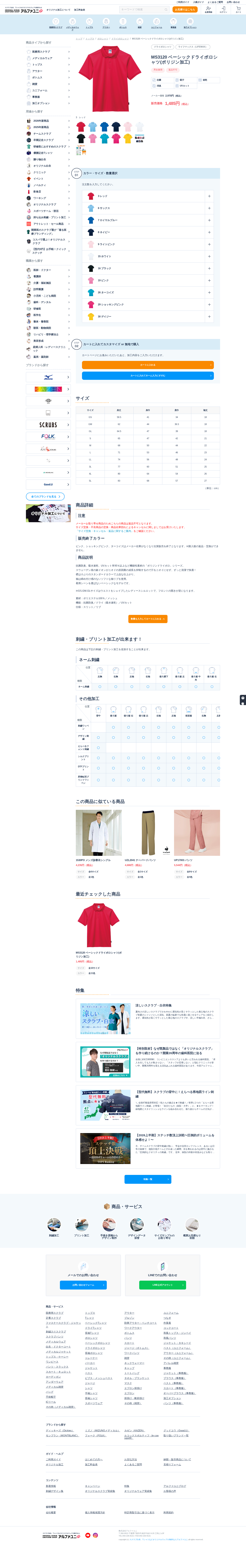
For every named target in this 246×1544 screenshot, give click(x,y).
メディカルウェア (56, 1341)
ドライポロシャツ (120, 38)
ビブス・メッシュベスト (99, 1378)
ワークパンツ (131, 1353)
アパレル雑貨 (171, 1363)
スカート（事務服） (174, 1388)
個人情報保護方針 (95, 1512)
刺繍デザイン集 (54, 1491)
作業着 (167, 1322)
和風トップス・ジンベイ (177, 1333)
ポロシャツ (102, 38)
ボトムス (129, 1333)
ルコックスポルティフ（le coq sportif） (141, 1436)
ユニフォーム (171, 1312)
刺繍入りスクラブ (56, 1331)
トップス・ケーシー (57, 1356)
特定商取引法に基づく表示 (139, 1512)
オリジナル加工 (54, 1464)
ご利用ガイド (182, 2)
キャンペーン (92, 1486)
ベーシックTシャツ (96, 1322)
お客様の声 (169, 1491)
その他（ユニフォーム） (177, 1358)
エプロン (129, 1393)
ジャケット (91, 1368)
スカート (129, 1343)
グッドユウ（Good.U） (176, 1430)
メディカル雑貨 (54, 1386)
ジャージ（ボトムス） (136, 1348)
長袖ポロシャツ (94, 1353)
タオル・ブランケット (136, 1378)
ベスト (89, 1373)
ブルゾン (129, 1317)
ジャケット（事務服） (176, 1373)
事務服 (167, 1368)
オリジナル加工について (58, 10)
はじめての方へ (94, 1459)
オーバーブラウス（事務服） (179, 1393)
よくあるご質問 (215, 2)
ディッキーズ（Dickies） (60, 1430)
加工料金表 (79, 10)
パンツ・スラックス (57, 1366)
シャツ (89, 1388)
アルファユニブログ (174, 1486)
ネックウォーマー (134, 1363)
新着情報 (51, 1486)
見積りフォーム (172, 1464)
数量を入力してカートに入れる (146, 619)
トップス (90, 38)
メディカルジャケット (58, 1351)
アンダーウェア (54, 1381)
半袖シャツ (91, 1393)
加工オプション (172, 1398)
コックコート (171, 1327)
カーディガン (53, 1376)
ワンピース (52, 1361)
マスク (128, 1383)
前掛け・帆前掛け (134, 1398)
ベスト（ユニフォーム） (177, 1348)
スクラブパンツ (54, 1336)
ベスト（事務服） (173, 1383)
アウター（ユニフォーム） (178, 1353)
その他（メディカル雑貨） (61, 1406)
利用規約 (168, 1512)
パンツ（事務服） (173, 1403)
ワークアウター (133, 1327)
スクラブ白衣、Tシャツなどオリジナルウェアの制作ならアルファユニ (159, 1539)
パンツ (128, 1338)
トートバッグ (131, 1373)
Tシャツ (89, 1317)
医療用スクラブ (54, 1312)
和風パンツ (169, 1338)
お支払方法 (130, 1459)
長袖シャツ (91, 1398)
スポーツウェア (94, 1403)
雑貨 (126, 1358)
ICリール (51, 1401)
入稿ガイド (198, 2)
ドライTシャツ (93, 1327)
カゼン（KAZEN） (134, 1430)
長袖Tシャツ (92, 1333)
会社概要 (51, 1512)
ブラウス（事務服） (174, 1378)
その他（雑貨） (133, 1403)
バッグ (49, 1391)
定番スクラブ (53, 1317)
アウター (129, 1312)
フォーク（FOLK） (96, 1435)
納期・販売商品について (177, 1459)
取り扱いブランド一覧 (176, 1435)
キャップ (129, 1368)
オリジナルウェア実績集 (138, 1491)
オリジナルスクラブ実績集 (100, 1491)
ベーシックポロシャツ (97, 1343)
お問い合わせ (233, 2)
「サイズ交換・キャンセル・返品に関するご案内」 (105, 531)
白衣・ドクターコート (58, 1346)
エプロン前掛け (133, 1388)
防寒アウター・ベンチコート (140, 1322)
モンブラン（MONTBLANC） (62, 1435)
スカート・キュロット (58, 1371)
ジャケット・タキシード (177, 1343)
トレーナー (91, 1358)
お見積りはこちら (185, 9)
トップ (79, 38)
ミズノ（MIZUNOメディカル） (102, 1430)
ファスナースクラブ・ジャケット (63, 1324)
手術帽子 (51, 1396)
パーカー (90, 1363)
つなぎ (167, 1317)
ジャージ (90, 1383)
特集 (126, 1486)
